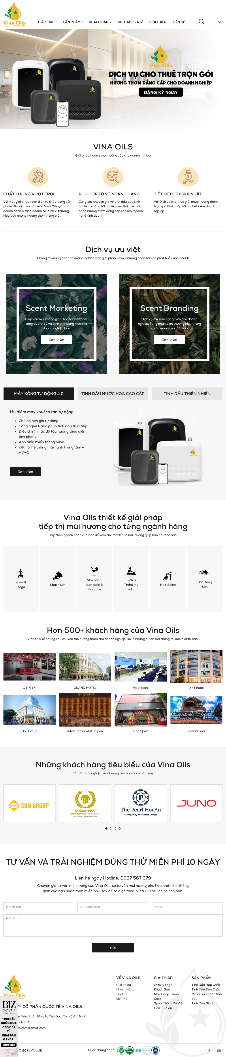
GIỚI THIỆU (157, 22)
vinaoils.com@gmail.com (27, 1028)
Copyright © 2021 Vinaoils (22, 1050)
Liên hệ (179, 22)
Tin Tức (121, 994)
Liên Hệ (122, 999)
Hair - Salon (163, 1008)
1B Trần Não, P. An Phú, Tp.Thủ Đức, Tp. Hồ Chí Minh (47, 1016)
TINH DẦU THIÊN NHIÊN (187, 393)
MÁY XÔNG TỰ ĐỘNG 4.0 (39, 393)
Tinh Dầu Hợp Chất (206, 985)
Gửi (113, 948)
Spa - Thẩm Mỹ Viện (169, 1003)
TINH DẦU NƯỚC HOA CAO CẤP (113, 393)
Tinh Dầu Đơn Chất (206, 989)
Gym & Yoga (163, 985)
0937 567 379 (135, 878)
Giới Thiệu (123, 985)
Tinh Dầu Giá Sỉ (130, 22)
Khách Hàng (125, 989)
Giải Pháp (46, 22)
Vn (220, 22)
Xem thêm (56, 340)
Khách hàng (100, 22)
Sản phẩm (72, 22)
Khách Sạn (162, 989)
